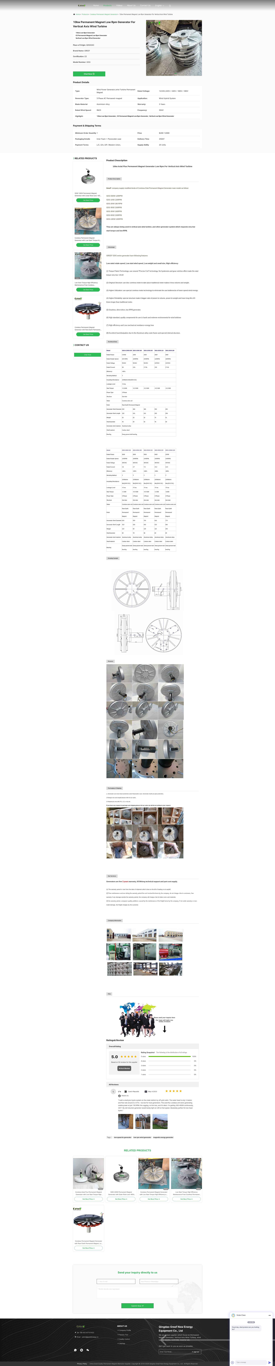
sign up (196, 1352)
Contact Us (145, 5)
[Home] (81, 5)
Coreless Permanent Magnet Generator (103, 14)
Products (107, 5)
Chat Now (88, 74)
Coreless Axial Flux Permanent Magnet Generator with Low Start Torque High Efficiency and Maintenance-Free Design (88, 1193)
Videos (119, 5)
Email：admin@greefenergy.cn (87, 1337)
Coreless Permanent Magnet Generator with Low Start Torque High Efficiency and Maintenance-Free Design (154, 1193)
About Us (131, 5)
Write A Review (124, 1068)
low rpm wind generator (142, 1137)
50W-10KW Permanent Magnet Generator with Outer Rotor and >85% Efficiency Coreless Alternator (88, 195)
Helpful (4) (125, 1095)
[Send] (269, 1362)
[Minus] (269, 1315)
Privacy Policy (82, 1364)
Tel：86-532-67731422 (85, 1332)
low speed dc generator (122, 1137)
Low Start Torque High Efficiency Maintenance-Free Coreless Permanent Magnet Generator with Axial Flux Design (186, 1193)
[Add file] (232, 1362)
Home (96, 5)
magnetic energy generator (163, 1137)
